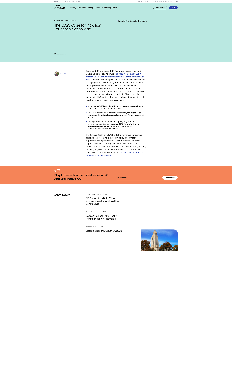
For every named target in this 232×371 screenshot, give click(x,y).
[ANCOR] (59, 7)
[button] (120, 8)
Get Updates (170, 177)
